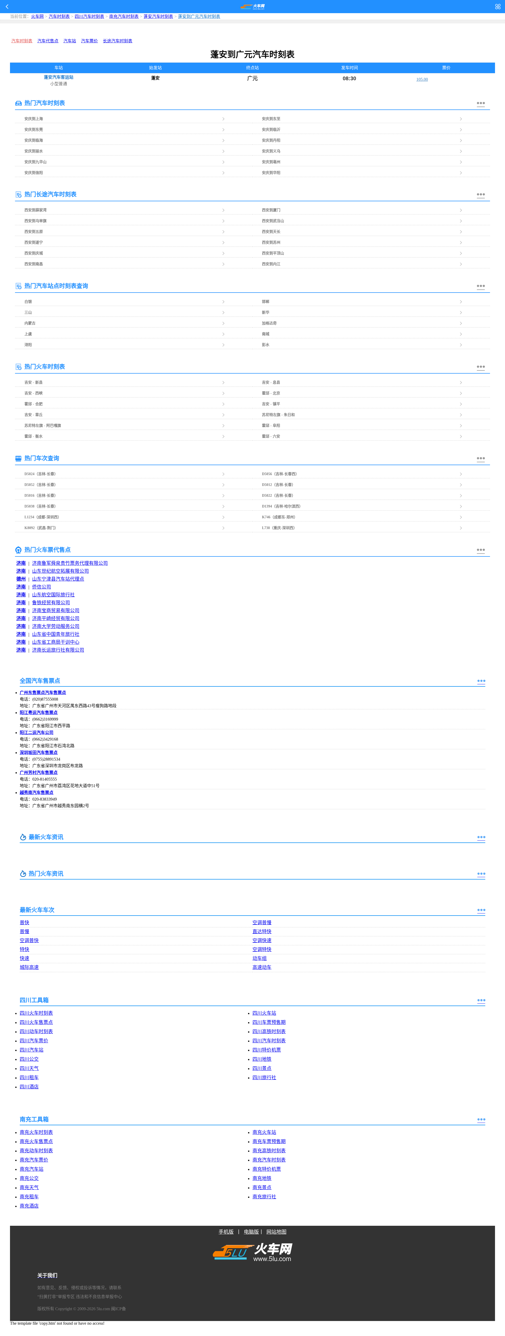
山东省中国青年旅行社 (55, 634)
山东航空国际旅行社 (53, 594)
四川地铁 (261, 1059)
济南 (21, 563)
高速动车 (261, 967)
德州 (21, 579)
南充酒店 (29, 1206)
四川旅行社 (264, 1077)
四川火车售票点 (36, 1022)
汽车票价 (89, 41)
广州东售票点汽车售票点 (43, 692)
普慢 (24, 931)
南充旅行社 (264, 1196)
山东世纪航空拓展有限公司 (60, 571)
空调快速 (261, 940)
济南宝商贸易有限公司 (55, 610)
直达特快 (261, 931)
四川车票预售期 (269, 1022)
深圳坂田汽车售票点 (39, 752)
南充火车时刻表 (36, 1132)
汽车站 (69, 41)
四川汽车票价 (34, 1040)
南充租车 (29, 1196)
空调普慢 (261, 922)
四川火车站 (264, 1013)
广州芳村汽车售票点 (39, 772)
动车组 (259, 958)
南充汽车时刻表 (124, 16)
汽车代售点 (47, 41)
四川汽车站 (31, 1050)
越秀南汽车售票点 (36, 792)
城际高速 (29, 967)
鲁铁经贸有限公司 (51, 602)
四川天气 (29, 1068)
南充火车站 (264, 1132)
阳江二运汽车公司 (36, 732)
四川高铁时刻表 (269, 1031)
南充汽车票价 (34, 1160)
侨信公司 (41, 587)
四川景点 (261, 1068)
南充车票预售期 (269, 1141)
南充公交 (29, 1178)
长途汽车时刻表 (117, 41)
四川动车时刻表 (36, 1031)
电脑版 (251, 1232)
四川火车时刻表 (36, 1013)
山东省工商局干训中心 (55, 642)
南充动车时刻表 (36, 1150)
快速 (24, 958)
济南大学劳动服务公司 (55, 626)
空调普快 (29, 940)
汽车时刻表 (59, 16)
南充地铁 (261, 1178)
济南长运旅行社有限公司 (58, 650)
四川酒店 (29, 1086)
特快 (24, 949)
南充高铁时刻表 (269, 1150)
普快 (24, 922)
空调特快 (261, 949)
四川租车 (29, 1077)
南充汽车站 (31, 1169)
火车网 (37, 16)
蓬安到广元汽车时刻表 (194, 16)
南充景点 (261, 1187)
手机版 (226, 1232)
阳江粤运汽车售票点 (39, 712)
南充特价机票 (266, 1169)
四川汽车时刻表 (89, 16)
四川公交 (29, 1059)
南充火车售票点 (36, 1141)
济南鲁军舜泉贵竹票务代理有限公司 (70, 563)
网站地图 (276, 1232)
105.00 (422, 79)
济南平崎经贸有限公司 (55, 618)
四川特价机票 (266, 1050)
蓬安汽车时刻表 (158, 16)
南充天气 (29, 1187)
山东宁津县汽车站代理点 (58, 579)
